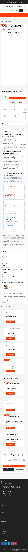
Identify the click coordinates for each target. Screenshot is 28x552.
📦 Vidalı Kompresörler (8, 469)
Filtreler (5, 21)
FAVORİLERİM (9, 1)
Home (2, 21)
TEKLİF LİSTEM (23, 1)
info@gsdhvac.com (7, 493)
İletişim (3, 514)
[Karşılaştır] (22, 386)
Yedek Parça (4, 510)
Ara (21, 10)
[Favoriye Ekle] (22, 384)
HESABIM (3, 1)
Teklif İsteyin (17, 98)
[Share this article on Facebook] (8, 123)
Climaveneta (4, 531)
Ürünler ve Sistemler (6, 507)
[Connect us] (2, 543)
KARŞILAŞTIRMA (16, 1)
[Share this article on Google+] (13, 123)
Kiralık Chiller (4, 512)
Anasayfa (4, 505)
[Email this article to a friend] (20, 123)
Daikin (3, 529)
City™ (3, 269)
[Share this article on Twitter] (11, 123)
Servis (3, 509)
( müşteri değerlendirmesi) (13, 32)
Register (14, 2)
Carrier (3, 525)
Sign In (10, 2)
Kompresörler (9, 315)
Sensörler (8, 437)
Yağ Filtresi (9, 139)
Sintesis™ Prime (18, 270)
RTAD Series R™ (16, 269)
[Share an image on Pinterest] (15, 123)
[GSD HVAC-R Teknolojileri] (14, 6)
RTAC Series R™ (8, 269)
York (3, 527)
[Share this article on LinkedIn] (18, 123)
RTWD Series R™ (11, 270)
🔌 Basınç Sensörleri (20, 469)
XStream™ (4, 272)
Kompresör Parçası (6, 276)
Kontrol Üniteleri (9, 403)
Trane (3, 265)
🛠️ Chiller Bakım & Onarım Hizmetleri (14, 465)
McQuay (3, 533)
